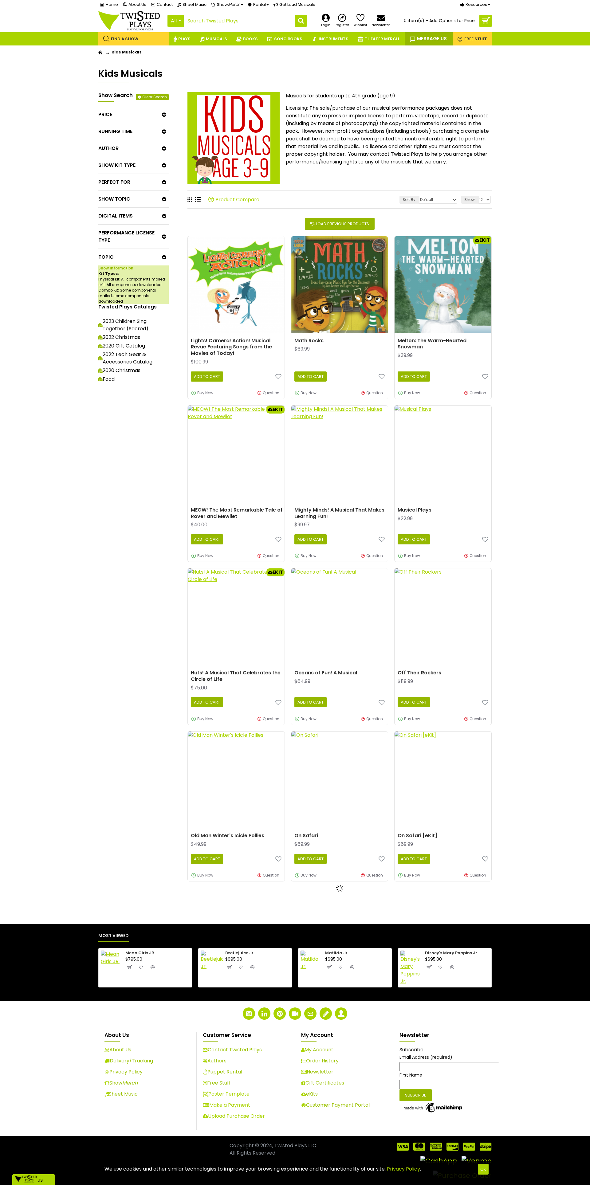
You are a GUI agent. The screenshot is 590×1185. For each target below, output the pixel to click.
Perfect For (114, 182)
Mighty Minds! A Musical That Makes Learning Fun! (339, 513)
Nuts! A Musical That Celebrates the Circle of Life (236, 676)
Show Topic (114, 198)
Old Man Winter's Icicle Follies (227, 836)
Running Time (115, 131)
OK (483, 1169)
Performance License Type (126, 236)
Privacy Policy (403, 1168)
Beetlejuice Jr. (239, 953)
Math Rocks (309, 341)
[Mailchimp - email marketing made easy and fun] (433, 1107)
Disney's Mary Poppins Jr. (451, 953)
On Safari (306, 836)
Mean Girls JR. (140, 953)
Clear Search (154, 97)
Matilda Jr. (336, 953)
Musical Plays (414, 510)
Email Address (425, 1057)
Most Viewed (113, 936)
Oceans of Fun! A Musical (325, 673)
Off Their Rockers (419, 673)
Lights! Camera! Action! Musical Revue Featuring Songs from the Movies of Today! (231, 347)
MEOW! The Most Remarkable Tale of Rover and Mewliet (237, 513)
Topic (106, 257)
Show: (470, 199)
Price (105, 114)
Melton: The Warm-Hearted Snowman (432, 344)
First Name (410, 1075)
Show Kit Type (117, 165)
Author (108, 148)
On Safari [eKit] (417, 836)
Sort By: (409, 199)
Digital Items (115, 215)
